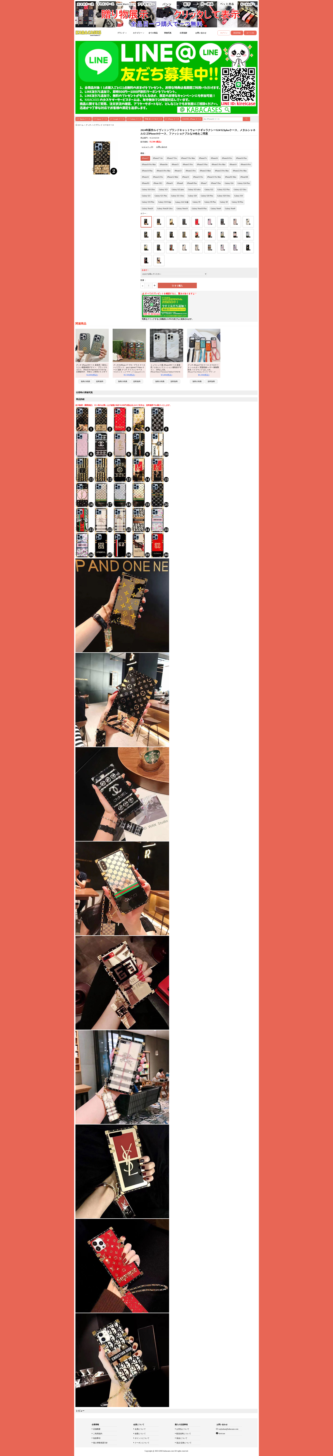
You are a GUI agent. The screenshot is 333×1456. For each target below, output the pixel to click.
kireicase (222, 1434)
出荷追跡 (183, 33)
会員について (140, 1429)
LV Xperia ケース (84, 119)
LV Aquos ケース (100, 119)
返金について (181, 1438)
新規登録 (237, 33)
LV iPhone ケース (172, 119)
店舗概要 (96, 1429)
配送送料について (183, 1434)
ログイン (224, 33)
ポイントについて (142, 1438)
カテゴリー (138, 33)
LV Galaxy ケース (134, 119)
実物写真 (167, 33)
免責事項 (96, 1438)
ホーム (81, 125)
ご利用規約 (97, 1434)
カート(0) (250, 33)
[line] (165, 317)
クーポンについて (142, 1443)
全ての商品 (153, 33)
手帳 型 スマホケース (153, 119)
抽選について (140, 1434)
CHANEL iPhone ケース (191, 119)
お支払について (182, 1429)
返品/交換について (183, 1443)
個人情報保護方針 (100, 1443)
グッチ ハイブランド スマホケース (100, 125)
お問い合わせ (200, 33)
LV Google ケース (117, 119)
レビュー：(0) (147, 147)
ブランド (121, 33)
